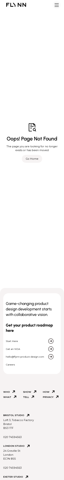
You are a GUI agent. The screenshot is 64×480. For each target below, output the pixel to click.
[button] (57, 5)
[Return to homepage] (16, 5)
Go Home (32, 158)
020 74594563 (12, 437)
